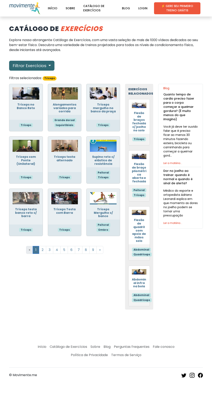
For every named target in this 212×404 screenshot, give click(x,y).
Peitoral (103, 172)
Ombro (103, 230)
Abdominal (141, 249)
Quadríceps (142, 254)
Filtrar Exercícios (30, 66)
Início (52, 8)
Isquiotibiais (64, 125)
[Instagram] (192, 375)
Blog (126, 8)
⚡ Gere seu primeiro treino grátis (177, 8)
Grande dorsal (64, 120)
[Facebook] (200, 375)
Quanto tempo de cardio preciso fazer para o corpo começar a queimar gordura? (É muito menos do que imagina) (178, 106)
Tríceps (26, 125)
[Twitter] (183, 375)
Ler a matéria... (172, 163)
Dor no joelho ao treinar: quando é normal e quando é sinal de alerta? (178, 177)
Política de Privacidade (89, 355)
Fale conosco (164, 346)
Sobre (70, 8)
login (142, 8)
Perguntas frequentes (131, 346)
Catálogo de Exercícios (93, 8)
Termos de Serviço (126, 355)
